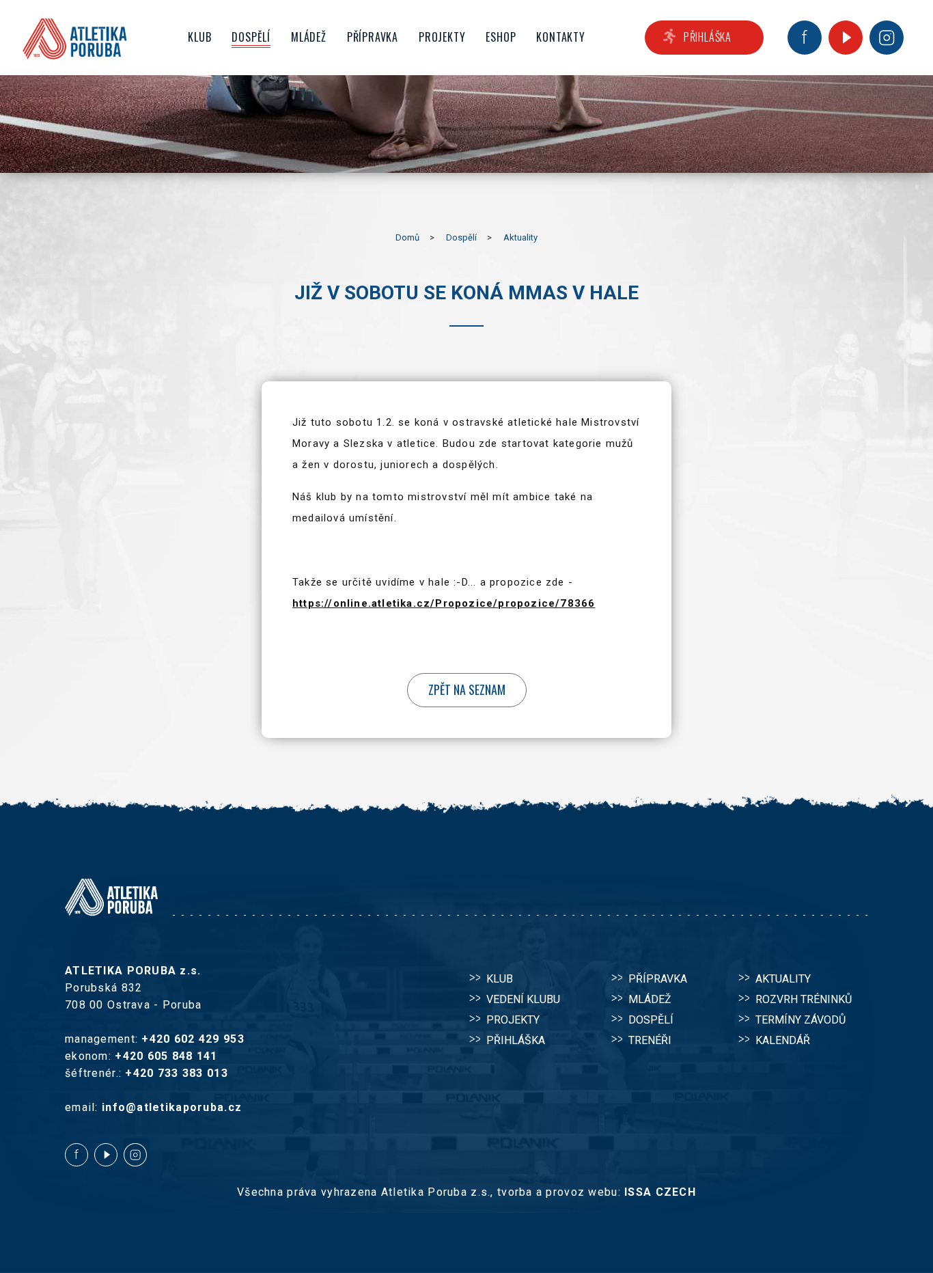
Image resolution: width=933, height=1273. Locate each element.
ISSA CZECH (660, 1192)
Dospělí (461, 237)
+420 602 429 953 (192, 1038)
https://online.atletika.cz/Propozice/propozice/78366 (443, 603)
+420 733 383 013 (176, 1073)
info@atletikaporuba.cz (172, 1107)
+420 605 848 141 (166, 1056)
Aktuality (520, 237)
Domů (407, 237)
